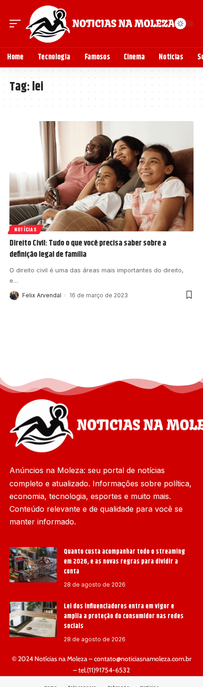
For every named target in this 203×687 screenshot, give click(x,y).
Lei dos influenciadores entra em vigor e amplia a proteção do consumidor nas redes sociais (124, 616)
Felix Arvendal (41, 295)
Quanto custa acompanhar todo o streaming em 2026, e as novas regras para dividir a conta (124, 562)
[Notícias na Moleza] (100, 23)
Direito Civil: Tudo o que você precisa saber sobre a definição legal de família (87, 249)
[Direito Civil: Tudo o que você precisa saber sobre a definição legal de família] (101, 176)
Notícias (25, 229)
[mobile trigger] (17, 23)
